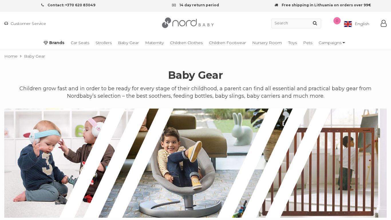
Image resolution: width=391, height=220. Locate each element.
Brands (56, 42)
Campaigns (331, 42)
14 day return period (199, 5)
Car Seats (80, 42)
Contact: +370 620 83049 (71, 5)
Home (10, 56)
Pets (307, 42)
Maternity (154, 42)
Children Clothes (186, 42)
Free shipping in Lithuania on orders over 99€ (326, 5)
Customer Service (27, 23)
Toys (292, 42)
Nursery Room (267, 42)
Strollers (104, 42)
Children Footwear (227, 42)
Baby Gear (128, 42)
